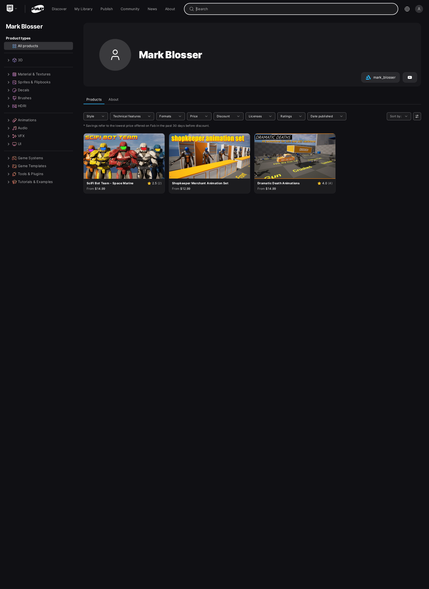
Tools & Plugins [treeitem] (30, 174)
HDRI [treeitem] (22, 106)
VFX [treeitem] (21, 136)
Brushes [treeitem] (24, 98)
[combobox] (294, 8)
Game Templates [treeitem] (32, 166)
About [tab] (113, 99)
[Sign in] (419, 9)
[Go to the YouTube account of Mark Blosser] (410, 77)
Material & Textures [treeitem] (34, 74)
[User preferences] (417, 116)
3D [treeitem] (20, 60)
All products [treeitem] (28, 46)
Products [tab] (94, 99)
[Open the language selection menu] (407, 9)
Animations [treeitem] (27, 120)
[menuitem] (59, 9)
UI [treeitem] (20, 144)
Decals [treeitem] (23, 90)
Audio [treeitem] (22, 128)
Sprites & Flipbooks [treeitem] (34, 82)
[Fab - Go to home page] (37, 9)
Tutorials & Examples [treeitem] (35, 182)
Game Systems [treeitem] (30, 158)
